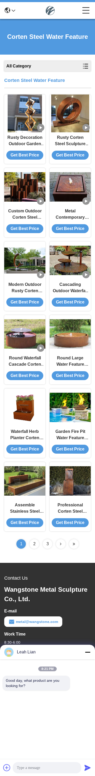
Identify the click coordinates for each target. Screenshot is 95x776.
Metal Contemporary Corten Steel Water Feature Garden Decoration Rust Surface (70, 215)
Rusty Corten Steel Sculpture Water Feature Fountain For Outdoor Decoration (70, 141)
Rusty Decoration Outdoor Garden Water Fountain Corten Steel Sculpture (24, 141)
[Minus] (87, 652)
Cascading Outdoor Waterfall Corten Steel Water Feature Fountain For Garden (70, 288)
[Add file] (7, 767)
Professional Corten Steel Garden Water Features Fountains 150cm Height (70, 509)
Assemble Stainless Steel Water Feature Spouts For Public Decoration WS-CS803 (25, 509)
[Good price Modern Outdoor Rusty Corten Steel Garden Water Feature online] (24, 260)
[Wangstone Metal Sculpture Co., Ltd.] (49, 10)
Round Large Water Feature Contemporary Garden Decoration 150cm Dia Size (70, 362)
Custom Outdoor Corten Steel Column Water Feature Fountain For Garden (25, 215)
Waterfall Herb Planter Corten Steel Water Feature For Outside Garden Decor (25, 435)
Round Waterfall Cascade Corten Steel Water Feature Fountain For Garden (25, 362)
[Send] (87, 767)
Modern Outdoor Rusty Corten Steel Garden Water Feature (24, 288)
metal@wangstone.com (37, 622)
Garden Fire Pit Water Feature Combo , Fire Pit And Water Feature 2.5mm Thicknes (70, 435)
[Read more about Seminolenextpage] (60, 544)
